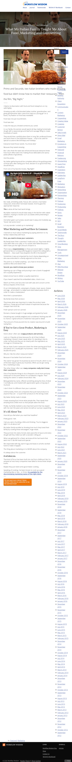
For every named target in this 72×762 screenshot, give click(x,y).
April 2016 (61, 593)
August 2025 (62, 333)
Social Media (62, 230)
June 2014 (61, 661)
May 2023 (61, 410)
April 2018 (61, 518)
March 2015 (61, 635)
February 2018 (62, 524)
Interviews (61, 172)
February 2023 (62, 418)
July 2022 (60, 447)
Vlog (59, 264)
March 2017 (61, 553)
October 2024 (62, 364)
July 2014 (60, 658)
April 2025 (61, 344)
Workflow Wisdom (14, 745)
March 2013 (61, 710)
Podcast (60, 201)
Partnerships (62, 195)
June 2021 (61, 450)
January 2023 (62, 421)
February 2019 (62, 498)
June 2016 (61, 587)
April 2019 (61, 495)
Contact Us (46, 754)
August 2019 (62, 484)
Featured (60, 150)
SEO (59, 221)
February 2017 (62, 555)
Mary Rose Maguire (42, 25)
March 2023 (61, 416)
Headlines (61, 167)
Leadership (61, 175)
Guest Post (61, 164)
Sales (59, 218)
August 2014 (62, 655)
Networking (61, 190)
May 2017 (61, 547)
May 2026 (61, 298)
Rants (59, 212)
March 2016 (61, 595)
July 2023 (60, 404)
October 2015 (62, 615)
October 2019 (62, 475)
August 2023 (62, 401)
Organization (62, 192)
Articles (61, 748)
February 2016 (62, 598)
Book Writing (62, 78)
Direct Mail (61, 135)
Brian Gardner (36, 761)
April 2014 (61, 667)
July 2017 (60, 541)
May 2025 (61, 341)
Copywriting (61, 118)
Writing (60, 278)
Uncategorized (62, 255)
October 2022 (62, 435)
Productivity (61, 207)
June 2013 (61, 704)
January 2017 (62, 558)
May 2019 (61, 493)
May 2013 (61, 707)
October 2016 (62, 573)
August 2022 (62, 444)
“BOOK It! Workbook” (49, 757)
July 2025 (60, 335)
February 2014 (62, 673)
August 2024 (62, 373)
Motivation (61, 187)
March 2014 (61, 670)
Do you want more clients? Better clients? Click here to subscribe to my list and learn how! (17, 481)
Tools (59, 252)
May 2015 (61, 633)
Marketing (61, 184)
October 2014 (62, 653)
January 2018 (62, 527)
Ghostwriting (62, 161)
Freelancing (61, 158)
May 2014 (61, 664)
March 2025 (61, 347)
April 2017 (61, 550)
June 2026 (61, 295)
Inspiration (61, 170)
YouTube (60, 281)
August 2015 (62, 624)
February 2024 (62, 378)
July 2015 (60, 627)
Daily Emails (61, 132)
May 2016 (61, 590)
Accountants (62, 72)
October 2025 (62, 324)
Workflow (60, 275)
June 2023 (61, 407)
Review (60, 215)
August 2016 (62, 581)
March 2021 (61, 453)
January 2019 (62, 501)
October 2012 (62, 730)
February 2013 (62, 713)
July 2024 (60, 375)
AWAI (59, 75)
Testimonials (62, 232)
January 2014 (62, 675)
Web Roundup (62, 267)
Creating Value (62, 121)
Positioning (61, 204)
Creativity (60, 124)
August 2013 (62, 698)
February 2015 (62, 638)
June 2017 (61, 544)
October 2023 (62, 393)
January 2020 (62, 461)
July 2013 (60, 701)
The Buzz (60, 235)
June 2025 (61, 338)
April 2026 (61, 301)
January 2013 (62, 715)
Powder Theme (25, 761)
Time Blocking (62, 244)
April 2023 (61, 413)
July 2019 (60, 487)
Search (56, 48)
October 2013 (62, 690)
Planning (60, 198)
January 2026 (62, 310)
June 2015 (61, 630)
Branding (60, 81)
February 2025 (62, 350)
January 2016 (62, 601)
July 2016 (60, 584)
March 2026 (61, 304)
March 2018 (61, 521)
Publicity (60, 209)
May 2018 (61, 515)
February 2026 (62, 307)
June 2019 (61, 490)
